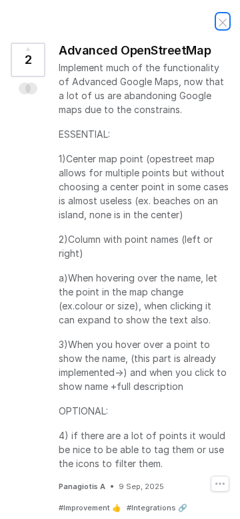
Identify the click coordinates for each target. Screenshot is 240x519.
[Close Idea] (222, 21)
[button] (28, 88)
